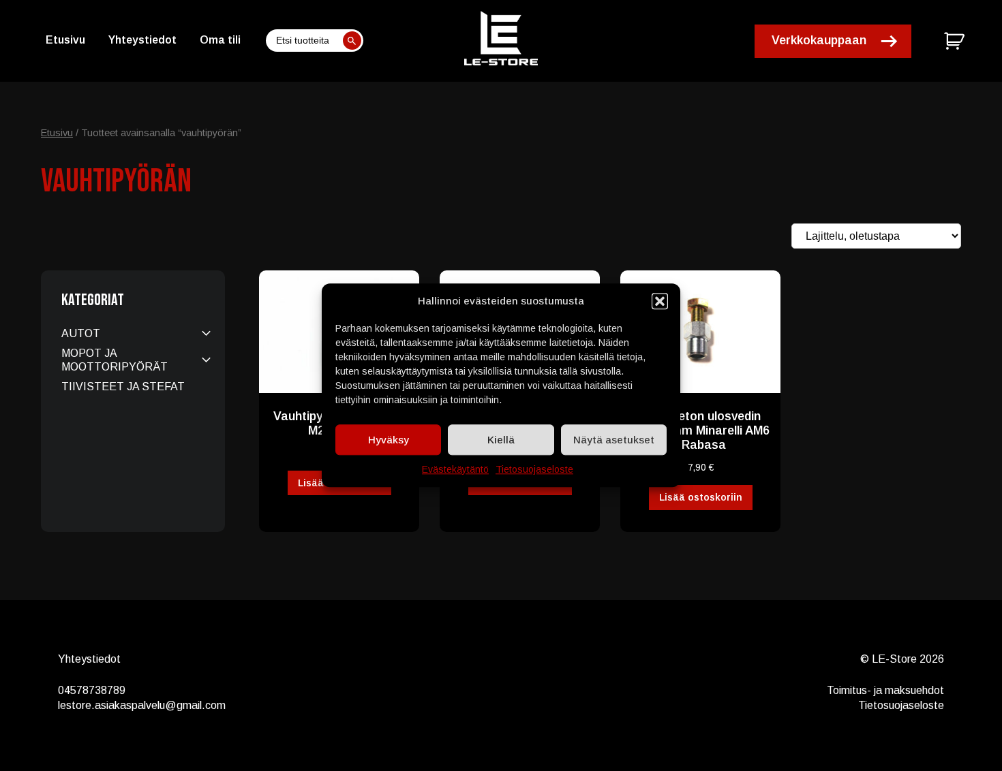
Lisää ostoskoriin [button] (700, 497)
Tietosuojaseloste (534, 469)
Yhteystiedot (142, 40)
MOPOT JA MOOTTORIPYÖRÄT (114, 359)
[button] (660, 301)
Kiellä (501, 439)
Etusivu (65, 40)
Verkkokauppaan (819, 40)
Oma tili (220, 40)
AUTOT (80, 333)
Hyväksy (388, 439)
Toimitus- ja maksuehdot (885, 690)
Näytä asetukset (613, 439)
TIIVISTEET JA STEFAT (123, 386)
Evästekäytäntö (455, 469)
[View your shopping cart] (956, 41)
